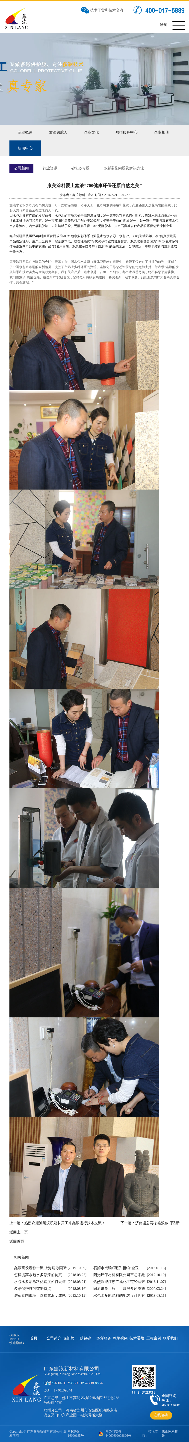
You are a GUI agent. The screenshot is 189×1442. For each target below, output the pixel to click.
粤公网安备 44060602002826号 (118, 1433)
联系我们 (170, 1338)
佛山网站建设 (170, 1433)
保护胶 (68, 1338)
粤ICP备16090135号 (76, 1433)
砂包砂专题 (80, 168)
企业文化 (91, 132)
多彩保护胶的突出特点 (32, 1289)
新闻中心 (25, 148)
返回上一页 (18, 1232)
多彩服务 (103, 1338)
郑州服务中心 (126, 132)
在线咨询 (161, 1415)
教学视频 (120, 1338)
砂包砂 (85, 1338)
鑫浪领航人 (58, 132)
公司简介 (54, 1338)
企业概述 (25, 132)
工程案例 (153, 1338)
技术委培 (137, 1338)
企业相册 (161, 132)
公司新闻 (21, 168)
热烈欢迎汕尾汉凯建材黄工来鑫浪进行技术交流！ (64, 1223)
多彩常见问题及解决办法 (123, 168)
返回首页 (16, 1241)
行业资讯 (50, 168)
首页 (33, 1338)
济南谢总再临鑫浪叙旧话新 (157, 1223)
